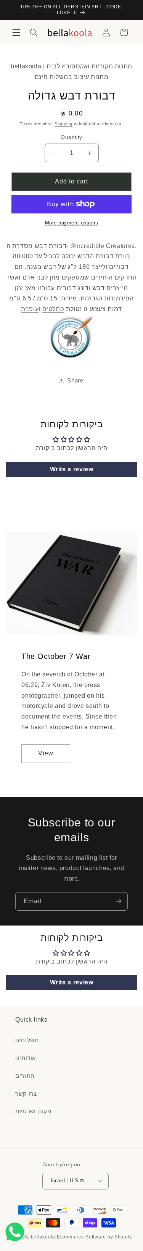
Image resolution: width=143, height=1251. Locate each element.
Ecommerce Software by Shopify (94, 1237)
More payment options (71, 223)
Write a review (71, 469)
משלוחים (27, 1040)
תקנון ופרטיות (33, 1111)
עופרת (30, 309)
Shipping (63, 124)
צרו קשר (26, 1094)
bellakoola (44, 1237)
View (45, 753)
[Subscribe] (118, 901)
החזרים (25, 1076)
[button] (16, 32)
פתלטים (53, 309)
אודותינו (25, 1058)
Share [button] (75, 381)
